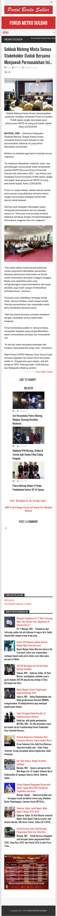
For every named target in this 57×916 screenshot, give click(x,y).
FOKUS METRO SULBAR (28, 22)
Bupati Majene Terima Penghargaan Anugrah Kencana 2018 (32, 691)
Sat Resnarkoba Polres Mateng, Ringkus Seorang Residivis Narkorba (28, 419)
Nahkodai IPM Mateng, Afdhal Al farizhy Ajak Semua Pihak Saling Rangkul (28, 454)
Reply (8, 67)
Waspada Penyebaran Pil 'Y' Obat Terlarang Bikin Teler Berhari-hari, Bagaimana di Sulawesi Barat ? (34, 622)
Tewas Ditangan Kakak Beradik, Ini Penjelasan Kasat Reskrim (31, 715)
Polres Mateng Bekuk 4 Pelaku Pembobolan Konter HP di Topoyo (28, 487)
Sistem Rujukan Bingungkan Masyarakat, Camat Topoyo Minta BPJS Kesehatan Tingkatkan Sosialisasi (34, 788)
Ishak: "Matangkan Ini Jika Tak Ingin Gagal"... (28, 500)
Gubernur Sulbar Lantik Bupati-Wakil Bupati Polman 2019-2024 (32, 810)
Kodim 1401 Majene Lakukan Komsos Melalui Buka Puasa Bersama (32, 643)
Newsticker (13, 39)
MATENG (17, 67)
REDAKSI (9, 600)
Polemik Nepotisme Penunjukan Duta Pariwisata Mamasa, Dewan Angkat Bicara (34, 738)
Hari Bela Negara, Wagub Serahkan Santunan (31, 762)
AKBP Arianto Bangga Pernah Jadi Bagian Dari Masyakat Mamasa (28, 509)
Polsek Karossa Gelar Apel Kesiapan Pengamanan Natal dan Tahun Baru (32, 830)
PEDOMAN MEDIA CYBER (18, 604)
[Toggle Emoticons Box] (5, 528)
